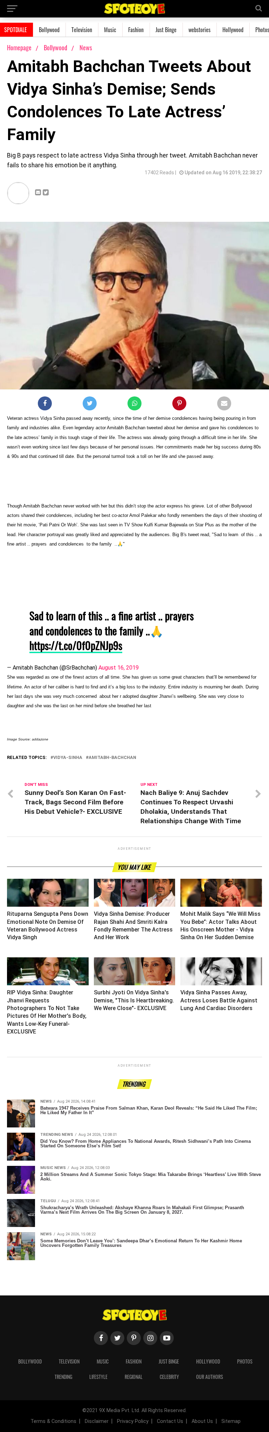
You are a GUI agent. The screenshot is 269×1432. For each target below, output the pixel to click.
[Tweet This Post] (90, 404)
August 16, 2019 (118, 667)
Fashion (136, 29)
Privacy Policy (133, 1421)
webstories (199, 29)
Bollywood (49, 29)
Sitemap (231, 1421)
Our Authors (209, 1376)
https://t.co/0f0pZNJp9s (75, 645)
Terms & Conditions (53, 1421)
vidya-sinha (67, 757)
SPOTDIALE (15, 29)
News (86, 47)
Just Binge (166, 29)
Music (110, 29)
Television (81, 29)
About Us (202, 1421)
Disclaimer (97, 1421)
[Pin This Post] (179, 404)
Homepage (19, 47)
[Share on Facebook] (45, 404)
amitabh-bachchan (112, 757)
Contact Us (170, 1421)
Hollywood (232, 29)
